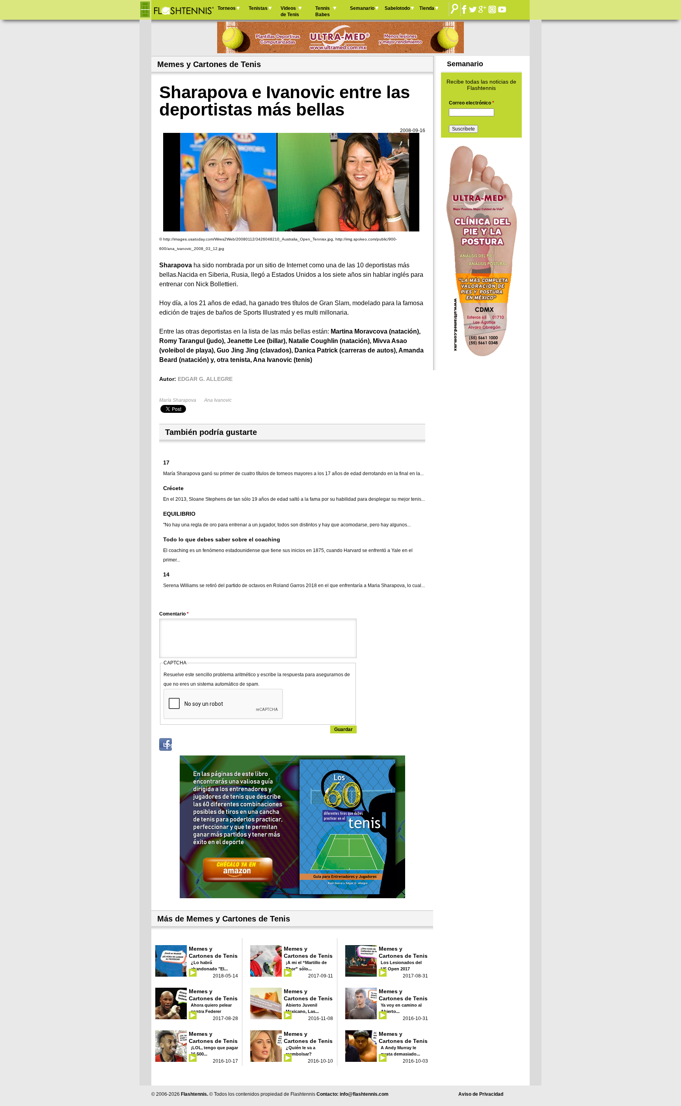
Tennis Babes (322, 11)
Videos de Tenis (290, 11)
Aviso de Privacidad (480, 1094)
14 (166, 574)
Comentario (174, 614)
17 (166, 462)
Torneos (227, 8)
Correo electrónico (471, 103)
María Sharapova (177, 400)
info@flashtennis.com (364, 1094)
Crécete (173, 488)
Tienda (426, 8)
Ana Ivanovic (218, 400)
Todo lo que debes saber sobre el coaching (221, 539)
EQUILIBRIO (179, 514)
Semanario (362, 8)
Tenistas (258, 8)
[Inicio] (183, 10)
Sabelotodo (397, 8)
